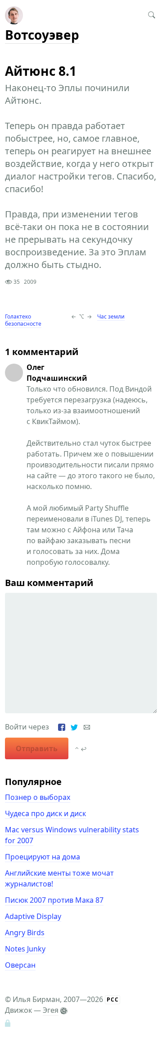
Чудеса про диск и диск (45, 813)
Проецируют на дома (42, 857)
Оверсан (20, 965)
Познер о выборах (37, 797)
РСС (113, 999)
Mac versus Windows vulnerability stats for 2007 (72, 835)
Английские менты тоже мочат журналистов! (59, 878)
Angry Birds (25, 932)
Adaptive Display (33, 916)
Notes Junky (25, 949)
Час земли (111, 316)
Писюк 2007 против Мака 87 (54, 900)
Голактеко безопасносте (23, 320)
